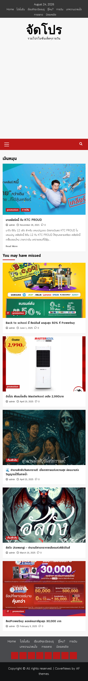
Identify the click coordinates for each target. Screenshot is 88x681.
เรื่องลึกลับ (12, 460)
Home (10, 9)
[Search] (80, 144)
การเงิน (59, 9)
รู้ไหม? (50, 9)
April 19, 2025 (26, 401)
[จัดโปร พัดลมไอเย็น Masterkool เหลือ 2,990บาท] (44, 363)
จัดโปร (44, 30)
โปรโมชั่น (21, 9)
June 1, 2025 (26, 328)
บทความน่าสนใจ (74, 9)
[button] (7, 144)
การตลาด (38, 15)
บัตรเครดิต (51, 15)
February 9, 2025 (28, 626)
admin (12, 225)
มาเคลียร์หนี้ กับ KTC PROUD (24, 220)
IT (8, 313)
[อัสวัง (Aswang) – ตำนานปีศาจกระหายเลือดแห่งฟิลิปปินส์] (44, 515)
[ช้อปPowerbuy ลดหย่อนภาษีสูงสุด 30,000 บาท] (44, 588)
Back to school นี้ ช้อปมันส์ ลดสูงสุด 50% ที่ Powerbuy (40, 323)
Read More (12, 246)
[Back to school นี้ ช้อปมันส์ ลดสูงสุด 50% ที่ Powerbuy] (44, 290)
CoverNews (63, 669)
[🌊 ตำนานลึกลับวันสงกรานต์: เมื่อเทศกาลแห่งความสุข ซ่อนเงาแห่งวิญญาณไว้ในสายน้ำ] (44, 437)
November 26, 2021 (29, 225)
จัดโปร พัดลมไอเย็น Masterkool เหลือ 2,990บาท (35, 397)
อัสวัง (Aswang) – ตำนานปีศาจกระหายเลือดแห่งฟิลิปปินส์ (38, 548)
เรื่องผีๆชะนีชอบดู (36, 9)
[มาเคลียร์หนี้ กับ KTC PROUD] (44, 189)
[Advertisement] (44, 93)
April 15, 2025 (26, 479)
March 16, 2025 (27, 552)
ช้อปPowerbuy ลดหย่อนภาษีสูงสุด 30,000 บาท (33, 621)
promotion (12, 210)
